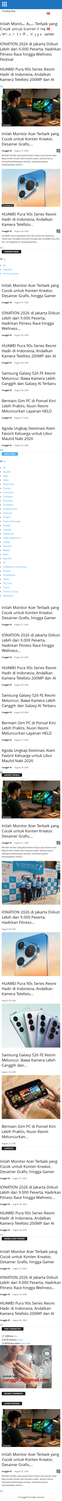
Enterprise (8, 505)
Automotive (8, 484)
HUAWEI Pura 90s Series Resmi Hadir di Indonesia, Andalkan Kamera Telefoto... (29, 219)
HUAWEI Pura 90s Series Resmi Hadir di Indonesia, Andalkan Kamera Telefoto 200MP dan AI (27, 74)
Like (15, 1336)
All (4, 265)
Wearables (8, 595)
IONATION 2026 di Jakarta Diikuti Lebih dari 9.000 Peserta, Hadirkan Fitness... (31, 917)
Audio (6, 480)
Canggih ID (7, 150)
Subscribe (25, 1343)
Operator (7, 558)
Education (8, 500)
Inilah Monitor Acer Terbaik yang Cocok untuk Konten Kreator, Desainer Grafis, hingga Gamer (30, 290)
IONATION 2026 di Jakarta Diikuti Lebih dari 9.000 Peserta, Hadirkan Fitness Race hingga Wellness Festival (30, 51)
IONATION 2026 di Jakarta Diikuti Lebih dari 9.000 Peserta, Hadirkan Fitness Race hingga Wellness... (31, 320)
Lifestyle (7, 546)
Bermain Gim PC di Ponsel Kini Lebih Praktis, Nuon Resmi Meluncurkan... (29, 1131)
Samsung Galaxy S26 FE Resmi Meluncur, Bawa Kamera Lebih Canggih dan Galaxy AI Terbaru (29, 378)
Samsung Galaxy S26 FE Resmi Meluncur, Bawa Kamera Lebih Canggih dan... (28, 1060)
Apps (5, 476)
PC (4, 562)
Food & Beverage (11, 521)
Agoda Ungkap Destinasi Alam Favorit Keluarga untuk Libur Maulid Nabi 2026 (28, 433)
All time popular (11, 273)
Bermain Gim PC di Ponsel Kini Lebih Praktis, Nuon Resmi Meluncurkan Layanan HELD (29, 406)
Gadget (6, 525)
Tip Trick (7, 583)
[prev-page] (1, 248)
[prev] (1, 86)
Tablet (6, 579)
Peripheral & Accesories (15, 567)
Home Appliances (11, 538)
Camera (7, 488)
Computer (7, 125)
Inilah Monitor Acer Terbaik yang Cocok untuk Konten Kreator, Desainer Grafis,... (30, 139)
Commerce (8, 492)
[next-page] (2, 248)
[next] (2, 86)
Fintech (7, 517)
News (6, 554)
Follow (20, 1339)
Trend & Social (10, 591)
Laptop (6, 542)
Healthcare (8, 533)
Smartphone (8, 205)
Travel (6, 587)
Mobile (6, 550)
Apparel (7, 471)
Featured (7, 269)
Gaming (7, 529)
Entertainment (10, 509)
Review (6, 571)
